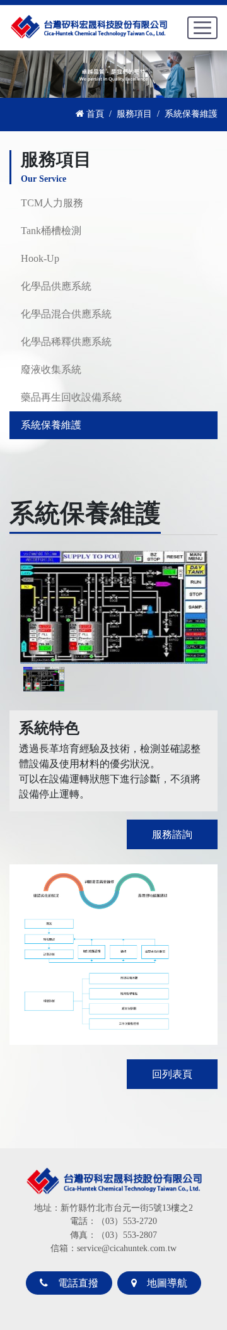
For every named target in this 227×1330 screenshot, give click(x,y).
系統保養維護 (51, 425)
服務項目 (134, 114)
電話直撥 (74, 1283)
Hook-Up (40, 258)
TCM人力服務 (52, 202)
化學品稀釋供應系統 (66, 341)
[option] (113, 607)
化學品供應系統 (56, 286)
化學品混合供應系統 (66, 314)
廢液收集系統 (51, 369)
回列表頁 (172, 1074)
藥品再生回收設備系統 (71, 397)
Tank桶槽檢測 (51, 230)
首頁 (94, 114)
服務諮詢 (172, 834)
